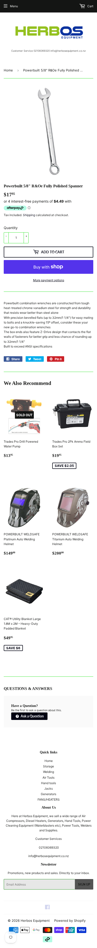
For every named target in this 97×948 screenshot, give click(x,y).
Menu (14, 6)
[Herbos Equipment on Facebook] (47, 908)
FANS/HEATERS (49, 799)
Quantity (11, 228)
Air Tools (48, 777)
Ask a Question (32, 716)
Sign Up (84, 884)
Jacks (48, 788)
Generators (48, 794)
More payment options (48, 280)
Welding (48, 772)
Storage (48, 766)
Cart (90, 6)
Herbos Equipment (35, 921)
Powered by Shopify (70, 921)
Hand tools (48, 783)
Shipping (29, 215)
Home (8, 70)
